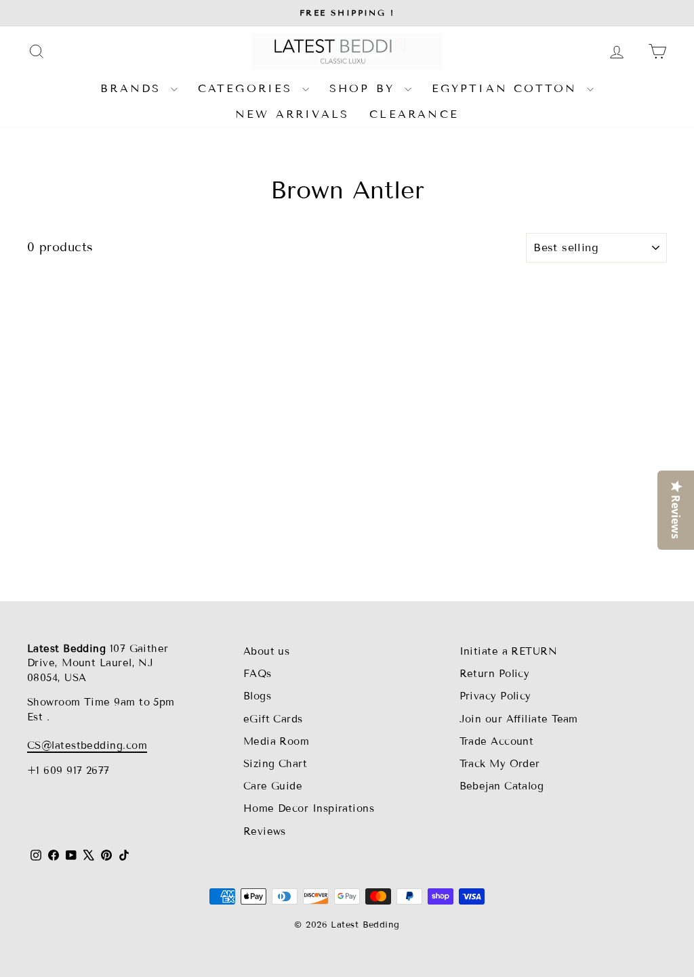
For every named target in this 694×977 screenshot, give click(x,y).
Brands (133, 88)
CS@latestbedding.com (87, 745)
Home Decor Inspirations (308, 808)
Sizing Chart (275, 764)
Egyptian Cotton (508, 88)
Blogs (257, 696)
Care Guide (273, 786)
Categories (248, 88)
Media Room (276, 741)
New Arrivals (292, 114)
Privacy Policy (495, 696)
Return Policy (495, 674)
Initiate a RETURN (509, 651)
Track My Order (500, 764)
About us (266, 651)
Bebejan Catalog (502, 786)
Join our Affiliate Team (519, 719)
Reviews (264, 831)
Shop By (365, 88)
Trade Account (497, 741)
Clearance (414, 114)
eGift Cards (273, 719)
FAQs (257, 674)
